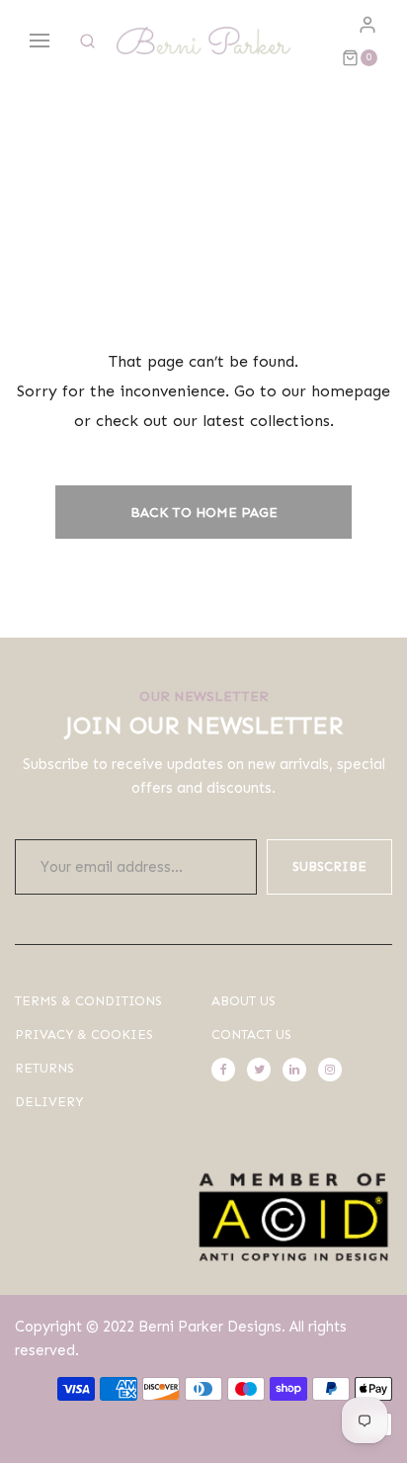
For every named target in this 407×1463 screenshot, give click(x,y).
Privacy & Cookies (84, 1034)
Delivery (49, 1101)
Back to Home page (204, 512)
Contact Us (251, 1034)
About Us (243, 1000)
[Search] (87, 41)
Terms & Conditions (88, 1000)
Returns (44, 1068)
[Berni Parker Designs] (203, 40)
